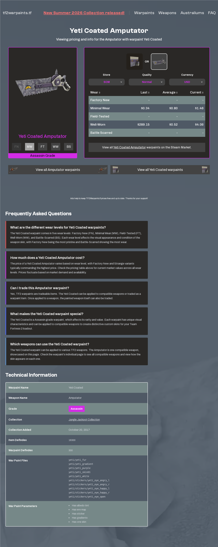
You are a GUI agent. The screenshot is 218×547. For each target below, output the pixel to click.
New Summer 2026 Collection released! (84, 13)
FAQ (212, 13)
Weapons (167, 13)
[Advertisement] (109, 188)
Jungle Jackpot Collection (84, 419)
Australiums (192, 13)
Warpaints (144, 13)
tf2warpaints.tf (17, 13)
